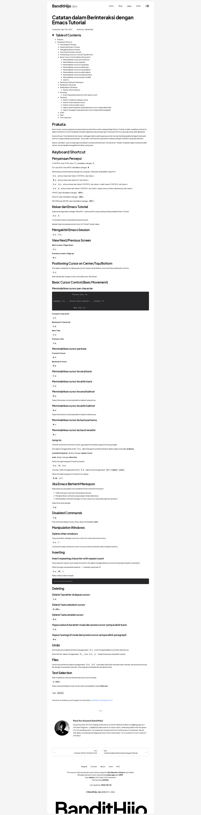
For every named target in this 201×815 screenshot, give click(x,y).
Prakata (60, 39)
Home (111, 6)
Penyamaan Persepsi (68, 44)
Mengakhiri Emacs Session (70, 49)
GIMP (121, 775)
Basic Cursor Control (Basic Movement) (75, 57)
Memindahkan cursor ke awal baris (76, 65)
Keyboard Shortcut (64, 42)
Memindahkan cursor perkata (74, 62)
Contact (93, 766)
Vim (108, 772)
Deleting (63, 97)
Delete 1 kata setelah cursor (73, 105)
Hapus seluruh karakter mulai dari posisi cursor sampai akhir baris (87, 107)
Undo (62, 112)
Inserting (63, 92)
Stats (111, 766)
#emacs (60, 693)
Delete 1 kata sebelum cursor (74, 102)
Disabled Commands (68, 85)
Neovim (114, 772)
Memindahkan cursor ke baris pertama (77, 75)
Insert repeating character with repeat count (80, 95)
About (102, 766)
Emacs (122, 772)
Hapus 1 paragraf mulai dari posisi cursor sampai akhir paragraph (87, 110)
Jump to (66, 80)
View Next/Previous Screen (70, 52)
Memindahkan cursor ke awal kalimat (77, 70)
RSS (118, 766)
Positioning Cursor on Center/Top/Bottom (76, 54)
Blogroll (84, 766)
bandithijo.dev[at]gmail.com (102, 700)
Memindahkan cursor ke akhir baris (76, 67)
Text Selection (65, 117)
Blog (120, 6)
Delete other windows (71, 90)
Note (129, 6)
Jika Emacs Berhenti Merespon (71, 82)
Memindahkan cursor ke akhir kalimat (77, 72)
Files (62, 115)
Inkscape (111, 775)
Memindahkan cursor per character (76, 60)
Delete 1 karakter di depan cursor (75, 100)
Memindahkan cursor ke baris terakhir (77, 77)
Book (138, 6)
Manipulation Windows (68, 87)
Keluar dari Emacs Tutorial (70, 47)
